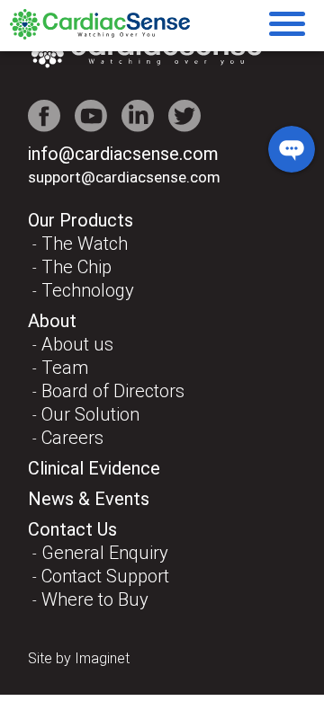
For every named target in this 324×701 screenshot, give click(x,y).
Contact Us (72, 529)
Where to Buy (94, 599)
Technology (87, 290)
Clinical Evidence (94, 468)
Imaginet (102, 658)
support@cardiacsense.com (124, 177)
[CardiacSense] (100, 34)
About (52, 321)
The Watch (84, 243)
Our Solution (90, 414)
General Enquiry (104, 552)
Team (64, 367)
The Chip (76, 267)
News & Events (88, 499)
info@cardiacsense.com (123, 153)
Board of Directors (112, 391)
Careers (72, 437)
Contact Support (105, 576)
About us (77, 344)
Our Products (80, 220)
